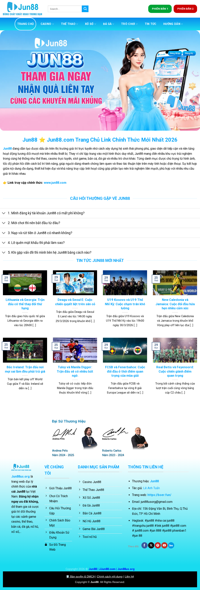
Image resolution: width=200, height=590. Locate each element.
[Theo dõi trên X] (151, 545)
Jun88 (94, 582)
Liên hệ (129, 576)
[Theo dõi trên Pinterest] (158, 545)
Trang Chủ (25, 24)
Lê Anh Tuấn (151, 488)
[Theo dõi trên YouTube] (164, 545)
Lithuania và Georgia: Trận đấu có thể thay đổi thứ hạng (25, 304)
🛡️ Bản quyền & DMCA (80, 576)
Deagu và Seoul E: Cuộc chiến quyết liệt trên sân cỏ (75, 302)
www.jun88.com (55, 183)
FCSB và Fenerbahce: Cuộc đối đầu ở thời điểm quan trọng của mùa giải (125, 371)
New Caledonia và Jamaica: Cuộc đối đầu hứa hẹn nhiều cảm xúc (175, 304)
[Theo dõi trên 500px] (171, 545)
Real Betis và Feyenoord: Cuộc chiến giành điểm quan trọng (175, 371)
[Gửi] (85, 8)
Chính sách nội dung (109, 576)
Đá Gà (107, 24)
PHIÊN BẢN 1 (160, 8)
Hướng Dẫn (171, 24)
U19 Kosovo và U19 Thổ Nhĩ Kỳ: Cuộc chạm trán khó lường (125, 304)
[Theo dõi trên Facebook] (144, 545)
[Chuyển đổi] (4, 213)
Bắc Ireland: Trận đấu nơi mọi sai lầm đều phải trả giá (25, 369)
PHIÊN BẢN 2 (185, 8)
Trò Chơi (128, 24)
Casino (46, 24)
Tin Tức (150, 24)
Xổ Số (89, 24)
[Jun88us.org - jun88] (22, 9)
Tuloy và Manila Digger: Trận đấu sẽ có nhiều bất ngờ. (75, 371)
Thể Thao (68, 24)
